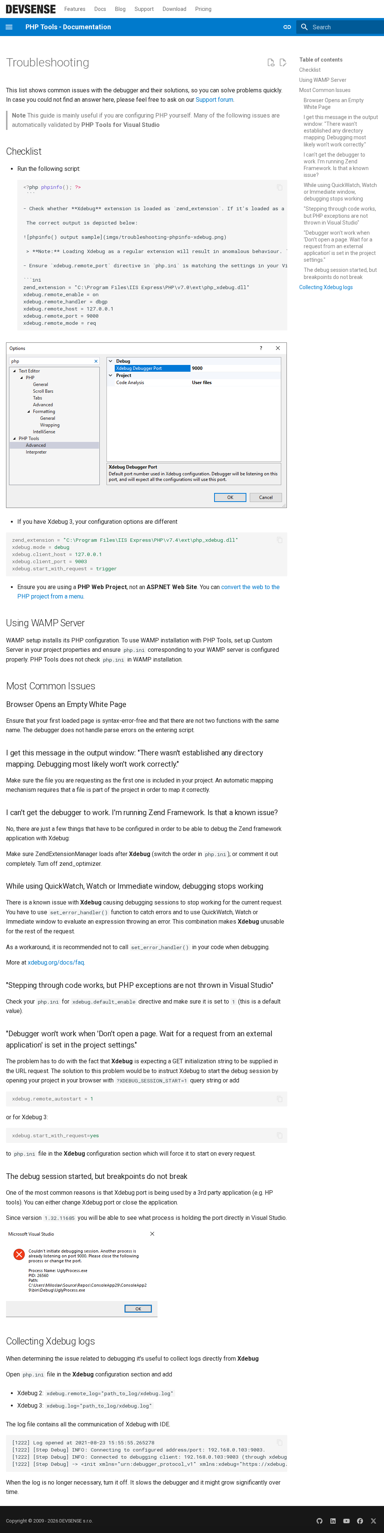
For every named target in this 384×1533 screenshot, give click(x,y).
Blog (120, 9)
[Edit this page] (282, 63)
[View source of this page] (270, 63)
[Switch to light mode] (287, 27)
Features (75, 9)
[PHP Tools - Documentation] (30, 9)
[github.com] (320, 1521)
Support (144, 9)
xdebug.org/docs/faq (56, 962)
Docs (100, 9)
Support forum (214, 99)
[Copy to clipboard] (279, 187)
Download (174, 9)
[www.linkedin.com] (333, 1521)
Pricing (203, 9)
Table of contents (321, 60)
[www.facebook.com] (360, 1521)
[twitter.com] (374, 1521)
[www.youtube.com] (346, 1521)
